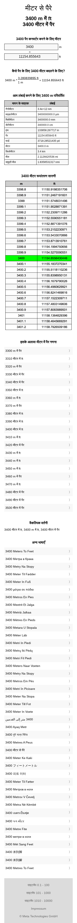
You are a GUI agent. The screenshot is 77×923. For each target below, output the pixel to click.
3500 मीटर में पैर (14, 507)
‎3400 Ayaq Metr (16, 727)
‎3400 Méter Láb (16, 635)
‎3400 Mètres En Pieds (20, 620)
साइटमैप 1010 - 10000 (38, 900)
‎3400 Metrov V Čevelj (19, 797)
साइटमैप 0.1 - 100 (38, 885)
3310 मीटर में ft (14, 358)
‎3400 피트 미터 (15, 773)
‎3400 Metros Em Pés (19, 681)
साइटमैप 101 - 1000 (38, 893)
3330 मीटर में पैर (14, 374)
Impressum (38, 908)
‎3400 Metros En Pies (19, 597)
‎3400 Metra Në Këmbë (20, 804)
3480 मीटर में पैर (14, 492)
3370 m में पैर (13, 405)
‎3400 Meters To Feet (19, 551)
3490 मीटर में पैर (14, 500)
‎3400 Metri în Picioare (20, 688)
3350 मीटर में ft (14, 390)
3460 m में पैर (13, 476)
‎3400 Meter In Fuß (18, 582)
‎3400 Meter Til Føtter (19, 781)
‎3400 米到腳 (13, 860)
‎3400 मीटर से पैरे (15, 750)
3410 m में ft (13, 437)
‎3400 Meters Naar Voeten (22, 666)
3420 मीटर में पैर (14, 445)
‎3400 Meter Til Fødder (20, 574)
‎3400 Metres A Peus (19, 742)
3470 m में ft (13, 484)
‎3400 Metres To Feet (19, 868)
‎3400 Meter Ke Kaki (18, 758)
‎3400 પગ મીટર (14, 821)
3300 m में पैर (13, 350)
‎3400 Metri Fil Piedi (18, 658)
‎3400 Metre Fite (16, 829)
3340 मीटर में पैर (14, 382)
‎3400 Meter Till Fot (18, 704)
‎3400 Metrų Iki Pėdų (19, 650)
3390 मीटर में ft (14, 421)
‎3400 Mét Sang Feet (19, 844)
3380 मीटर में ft (14, 413)
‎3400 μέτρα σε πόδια (19, 589)
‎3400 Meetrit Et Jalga (19, 604)
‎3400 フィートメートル (21, 765)
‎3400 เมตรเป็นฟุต (17, 813)
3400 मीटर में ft (14, 429)
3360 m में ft (13, 398)
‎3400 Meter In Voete (19, 711)
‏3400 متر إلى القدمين (19, 719)
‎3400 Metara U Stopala (21, 627)
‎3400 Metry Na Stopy (19, 566)
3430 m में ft (13, 452)
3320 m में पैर (13, 366)
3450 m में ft (13, 468)
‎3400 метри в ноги (18, 836)
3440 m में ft (13, 460)
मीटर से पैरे (38, 8)
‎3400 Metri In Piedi (18, 643)
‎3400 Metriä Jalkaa (18, 612)
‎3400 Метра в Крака (19, 559)
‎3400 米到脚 (13, 852)
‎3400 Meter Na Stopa (19, 696)
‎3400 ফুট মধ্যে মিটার (16, 734)
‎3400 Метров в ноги (19, 789)
